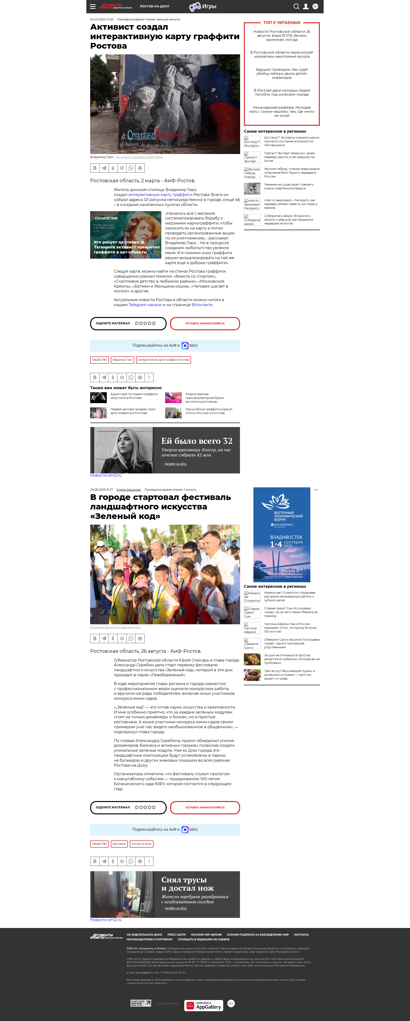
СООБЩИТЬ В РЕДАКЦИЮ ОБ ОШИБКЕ (204, 939)
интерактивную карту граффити (160, 194)
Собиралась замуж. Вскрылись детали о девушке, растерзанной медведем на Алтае (288, 219)
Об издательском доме (144, 934)
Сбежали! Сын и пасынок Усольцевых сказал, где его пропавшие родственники (292, 643)
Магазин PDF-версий (206, 934)
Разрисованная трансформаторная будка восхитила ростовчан (205, 397)
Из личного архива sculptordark (139, 157)
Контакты (301, 934)
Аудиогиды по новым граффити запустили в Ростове (134, 396)
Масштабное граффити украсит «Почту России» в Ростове (209, 411)
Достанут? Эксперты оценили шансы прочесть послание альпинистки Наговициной (291, 141)
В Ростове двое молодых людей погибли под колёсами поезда (282, 93)
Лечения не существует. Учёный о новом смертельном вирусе (289, 186)
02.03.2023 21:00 (101, 19)
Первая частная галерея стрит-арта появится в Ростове (134, 411)
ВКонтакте (202, 305)
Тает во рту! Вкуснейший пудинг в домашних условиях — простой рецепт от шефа (289, 674)
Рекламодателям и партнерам (149, 939)
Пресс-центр (177, 934)
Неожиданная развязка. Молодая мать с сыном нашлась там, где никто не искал (281, 112)
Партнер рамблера (167, 1003)
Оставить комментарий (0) (205, 323)
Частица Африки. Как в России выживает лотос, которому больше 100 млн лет (290, 627)
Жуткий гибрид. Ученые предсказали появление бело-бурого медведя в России (292, 172)
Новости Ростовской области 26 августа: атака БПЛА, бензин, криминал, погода (281, 36)
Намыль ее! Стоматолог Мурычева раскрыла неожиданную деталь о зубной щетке (289, 596)
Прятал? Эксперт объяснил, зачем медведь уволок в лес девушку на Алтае (289, 157)
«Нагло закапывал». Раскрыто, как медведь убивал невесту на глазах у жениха (290, 204)
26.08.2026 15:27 (101, 489)
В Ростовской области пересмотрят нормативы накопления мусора (281, 55)
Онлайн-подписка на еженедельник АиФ (258, 934)
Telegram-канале (145, 305)
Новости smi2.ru (106, 475)
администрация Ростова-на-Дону (115, 627)
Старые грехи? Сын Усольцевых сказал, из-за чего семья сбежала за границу (290, 612)
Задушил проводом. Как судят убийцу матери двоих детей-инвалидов (282, 74)
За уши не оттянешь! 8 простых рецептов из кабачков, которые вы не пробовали (292, 659)
